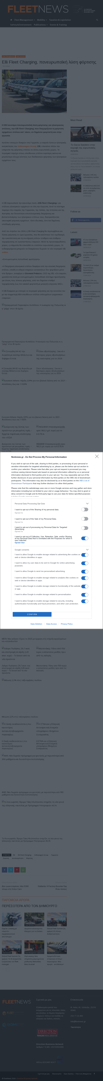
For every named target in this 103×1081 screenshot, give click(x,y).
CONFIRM (32, 614)
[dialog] (51, 540)
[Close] (97, 457)
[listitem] (51, 503)
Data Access (51, 624)
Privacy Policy (67, 624)
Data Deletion (36, 624)
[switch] (84, 509)
